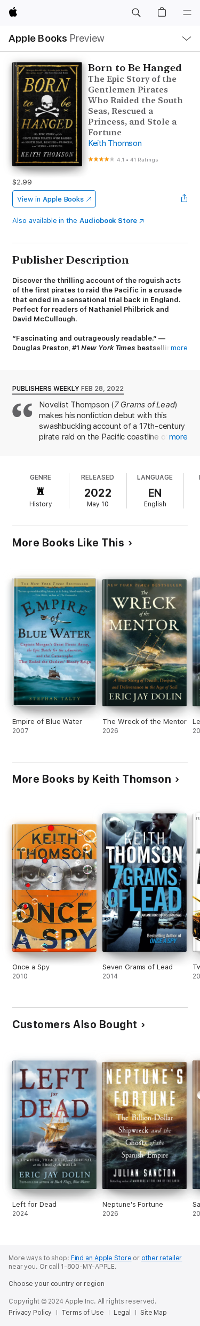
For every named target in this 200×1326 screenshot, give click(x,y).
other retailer (161, 1258)
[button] (136, 13)
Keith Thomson (115, 143)
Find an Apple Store (101, 1258)
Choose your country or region (57, 1284)
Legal (122, 1312)
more (179, 348)
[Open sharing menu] (184, 199)
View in (50, 199)
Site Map (153, 1312)
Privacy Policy (30, 1312)
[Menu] (187, 13)
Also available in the (74, 221)
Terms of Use (82, 1312)
